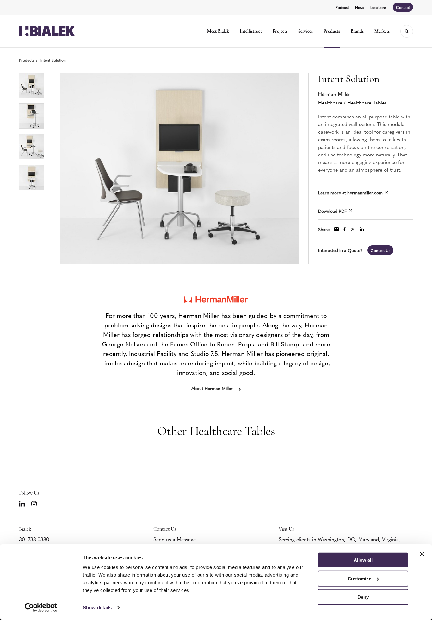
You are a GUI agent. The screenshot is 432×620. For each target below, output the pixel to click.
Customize (359, 578)
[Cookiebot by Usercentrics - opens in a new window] (41, 607)
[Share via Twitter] (352, 229)
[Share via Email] (336, 229)
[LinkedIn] (22, 504)
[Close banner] (422, 554)
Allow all (363, 560)
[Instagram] (34, 503)
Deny (363, 597)
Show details (97, 607)
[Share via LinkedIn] (362, 229)
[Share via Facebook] (344, 229)
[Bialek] (47, 31)
